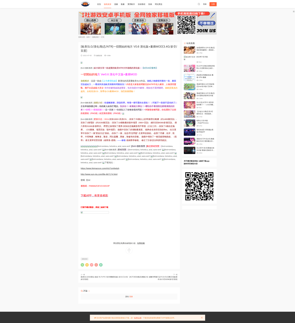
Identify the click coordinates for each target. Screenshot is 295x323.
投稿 (150, 4)
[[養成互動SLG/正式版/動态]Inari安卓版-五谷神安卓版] (189, 86)
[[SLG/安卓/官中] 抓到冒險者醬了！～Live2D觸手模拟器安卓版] (189, 104)
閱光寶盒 (158, 4)
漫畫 (116, 4)
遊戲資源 (107, 4)
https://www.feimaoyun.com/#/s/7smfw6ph (100, 168)
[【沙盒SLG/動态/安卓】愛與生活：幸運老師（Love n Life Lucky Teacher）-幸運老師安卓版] (189, 114)
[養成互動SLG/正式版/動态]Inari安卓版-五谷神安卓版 (205, 86)
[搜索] (199, 4)
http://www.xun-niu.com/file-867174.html (99, 174)
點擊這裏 (137, 318)
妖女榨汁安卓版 (202, 57)
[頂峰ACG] (85, 4)
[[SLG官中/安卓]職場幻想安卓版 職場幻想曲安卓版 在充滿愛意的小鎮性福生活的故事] (189, 150)
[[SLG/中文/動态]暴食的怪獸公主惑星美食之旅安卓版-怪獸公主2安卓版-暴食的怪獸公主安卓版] (189, 68)
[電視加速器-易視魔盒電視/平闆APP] (189, 132)
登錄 (131, 296)
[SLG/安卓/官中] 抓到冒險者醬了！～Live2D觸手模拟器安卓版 (205, 104)
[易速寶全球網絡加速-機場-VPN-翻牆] (189, 77)
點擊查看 (141, 243)
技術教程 (141, 4)
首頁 (99, 4)
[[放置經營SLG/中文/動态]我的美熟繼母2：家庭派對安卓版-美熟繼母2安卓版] (189, 50)
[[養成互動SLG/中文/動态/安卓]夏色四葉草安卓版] (189, 95)
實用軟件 (131, 4)
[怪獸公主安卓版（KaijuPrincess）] (189, 123)
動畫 (123, 4)
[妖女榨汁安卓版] (189, 58)
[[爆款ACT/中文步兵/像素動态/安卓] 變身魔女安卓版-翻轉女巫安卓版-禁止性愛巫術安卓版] (189, 141)
